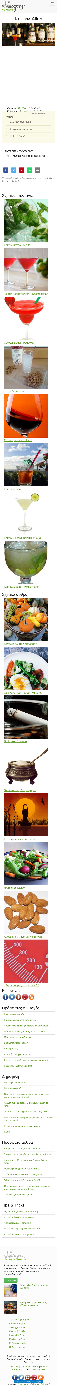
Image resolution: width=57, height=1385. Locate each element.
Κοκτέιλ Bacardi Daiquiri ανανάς (22, 537)
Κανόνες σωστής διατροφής (20, 643)
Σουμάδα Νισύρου (14, 391)
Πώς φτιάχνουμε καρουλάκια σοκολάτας (22, 1229)
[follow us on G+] (25, 997)
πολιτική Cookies (31, 1366)
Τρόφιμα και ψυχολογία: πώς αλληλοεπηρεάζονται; (27, 1154)
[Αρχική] (13, 6)
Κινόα (7, 1132)
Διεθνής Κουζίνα (17, 1327)
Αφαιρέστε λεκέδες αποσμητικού (19, 1234)
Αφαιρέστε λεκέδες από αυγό (17, 1223)
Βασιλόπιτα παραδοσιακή (16, 1043)
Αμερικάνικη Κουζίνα (19, 1320)
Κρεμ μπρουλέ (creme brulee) (18, 1066)
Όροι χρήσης (15, 1366)
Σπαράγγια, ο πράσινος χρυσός (19, 1195)
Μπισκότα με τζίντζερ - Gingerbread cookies (24, 1031)
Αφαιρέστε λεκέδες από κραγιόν (19, 1217)
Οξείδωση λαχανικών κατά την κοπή (21, 1211)
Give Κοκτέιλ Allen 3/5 (37, 111)
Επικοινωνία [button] (11, 1280)
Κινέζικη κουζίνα (17, 1339)
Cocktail (22, 108)
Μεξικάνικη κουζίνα (18, 1343)
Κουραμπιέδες (11, 1049)
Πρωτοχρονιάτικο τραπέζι (16, 1083)
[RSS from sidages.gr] (31, 997)
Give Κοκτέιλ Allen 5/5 (42, 111)
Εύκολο (25, 111)
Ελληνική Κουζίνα (17, 1331)
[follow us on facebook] (5, 997)
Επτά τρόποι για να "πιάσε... (21, 839)
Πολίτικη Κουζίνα (17, 1347)
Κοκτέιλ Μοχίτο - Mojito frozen (21, 586)
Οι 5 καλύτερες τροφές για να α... (23, 692)
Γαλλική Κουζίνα (17, 1324)
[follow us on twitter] (12, 997)
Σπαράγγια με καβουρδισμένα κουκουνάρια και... (26, 1060)
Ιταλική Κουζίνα (16, 1335)
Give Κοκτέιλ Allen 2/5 (35, 111)
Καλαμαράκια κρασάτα (14, 1014)
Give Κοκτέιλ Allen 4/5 (40, 111)
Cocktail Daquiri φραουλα (19, 342)
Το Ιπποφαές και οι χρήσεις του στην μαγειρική (25, 1112)
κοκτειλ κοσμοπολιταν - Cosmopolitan (26, 293)
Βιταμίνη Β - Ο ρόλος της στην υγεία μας (22, 1148)
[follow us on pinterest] (18, 997)
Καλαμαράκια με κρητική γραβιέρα (20, 1020)
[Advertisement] (28, 76)
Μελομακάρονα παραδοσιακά (18, 1037)
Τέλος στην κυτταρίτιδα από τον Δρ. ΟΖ (22, 1180)
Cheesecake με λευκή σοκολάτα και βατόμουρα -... (27, 1026)
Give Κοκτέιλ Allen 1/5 (33, 111)
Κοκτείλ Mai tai (12, 489)
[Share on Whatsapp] (29, 170)
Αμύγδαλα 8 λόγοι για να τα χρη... (24, 936)
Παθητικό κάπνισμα (15, 741)
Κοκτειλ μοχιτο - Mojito (17, 245)
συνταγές (41, 1370)
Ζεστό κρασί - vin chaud (18, 440)
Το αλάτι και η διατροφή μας (20, 790)
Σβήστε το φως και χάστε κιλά (21, 985)
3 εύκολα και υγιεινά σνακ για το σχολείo (23, 1174)
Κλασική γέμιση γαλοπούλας (17, 1054)
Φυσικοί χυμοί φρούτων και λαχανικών (22, 1126)
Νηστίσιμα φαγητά (14, 887)
